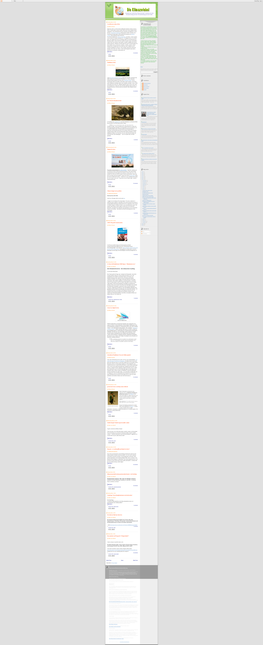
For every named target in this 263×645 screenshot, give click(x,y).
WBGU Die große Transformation (114, 222)
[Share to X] (111, 56)
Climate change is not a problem (114, 191)
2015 (143, 174)
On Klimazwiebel (144, 134)
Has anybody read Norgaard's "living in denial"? (118, 536)
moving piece (132, 175)
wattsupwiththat (123, 170)
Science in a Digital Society (113, 307)
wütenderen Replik (127, 80)
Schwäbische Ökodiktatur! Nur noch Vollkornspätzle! (119, 355)
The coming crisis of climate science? (148, 153)
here (124, 198)
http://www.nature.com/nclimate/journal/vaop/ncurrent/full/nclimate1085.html (122, 550)
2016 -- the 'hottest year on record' (147, 147)
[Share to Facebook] (112, 56)
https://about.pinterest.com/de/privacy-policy (116, 638)
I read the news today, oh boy (113, 24)
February (144, 221)
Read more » (109, 51)
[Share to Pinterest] (114, 56)
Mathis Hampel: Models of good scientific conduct (118, 422)
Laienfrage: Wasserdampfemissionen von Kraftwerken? (119, 495)
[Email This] (109, 56)
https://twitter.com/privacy (113, 624)
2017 (143, 171)
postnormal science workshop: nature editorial (117, 386)
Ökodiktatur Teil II (111, 62)
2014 (143, 175)
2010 (143, 223)
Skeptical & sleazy (111, 149)
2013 (143, 176)
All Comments (144, 233)
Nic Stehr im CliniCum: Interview (114, 515)
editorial (131, 394)
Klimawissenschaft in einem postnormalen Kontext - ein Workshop (122, 474)
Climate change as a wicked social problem (148, 128)
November (144, 181)
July (143, 186)
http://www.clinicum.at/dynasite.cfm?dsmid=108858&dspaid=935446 (123, 525)
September (144, 184)
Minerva (131, 406)
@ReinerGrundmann (147, 83)
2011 (143, 179)
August (144, 185)
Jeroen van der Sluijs (121, 36)
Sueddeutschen (117, 121)
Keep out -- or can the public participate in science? (118, 449)
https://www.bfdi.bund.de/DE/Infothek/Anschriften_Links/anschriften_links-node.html (123, 601)
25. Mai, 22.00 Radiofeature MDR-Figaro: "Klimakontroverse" (121, 264)
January (144, 222)
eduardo (145, 89)
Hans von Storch (146, 86)
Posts (143, 231)
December (144, 180)
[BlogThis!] (110, 56)
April (143, 218)
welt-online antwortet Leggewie (116, 77)
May (143, 189)
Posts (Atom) (114, 562)
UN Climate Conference (115, 32)
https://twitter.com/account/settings (115, 626)
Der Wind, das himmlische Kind (114, 100)
